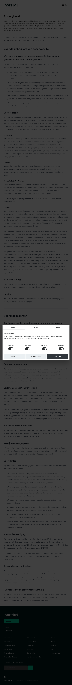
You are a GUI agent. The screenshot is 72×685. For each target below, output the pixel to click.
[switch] (27, 348)
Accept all (58, 356)
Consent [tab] (13, 327)
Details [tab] (36, 327)
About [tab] (58, 327)
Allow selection (36, 356)
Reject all (14, 356)
